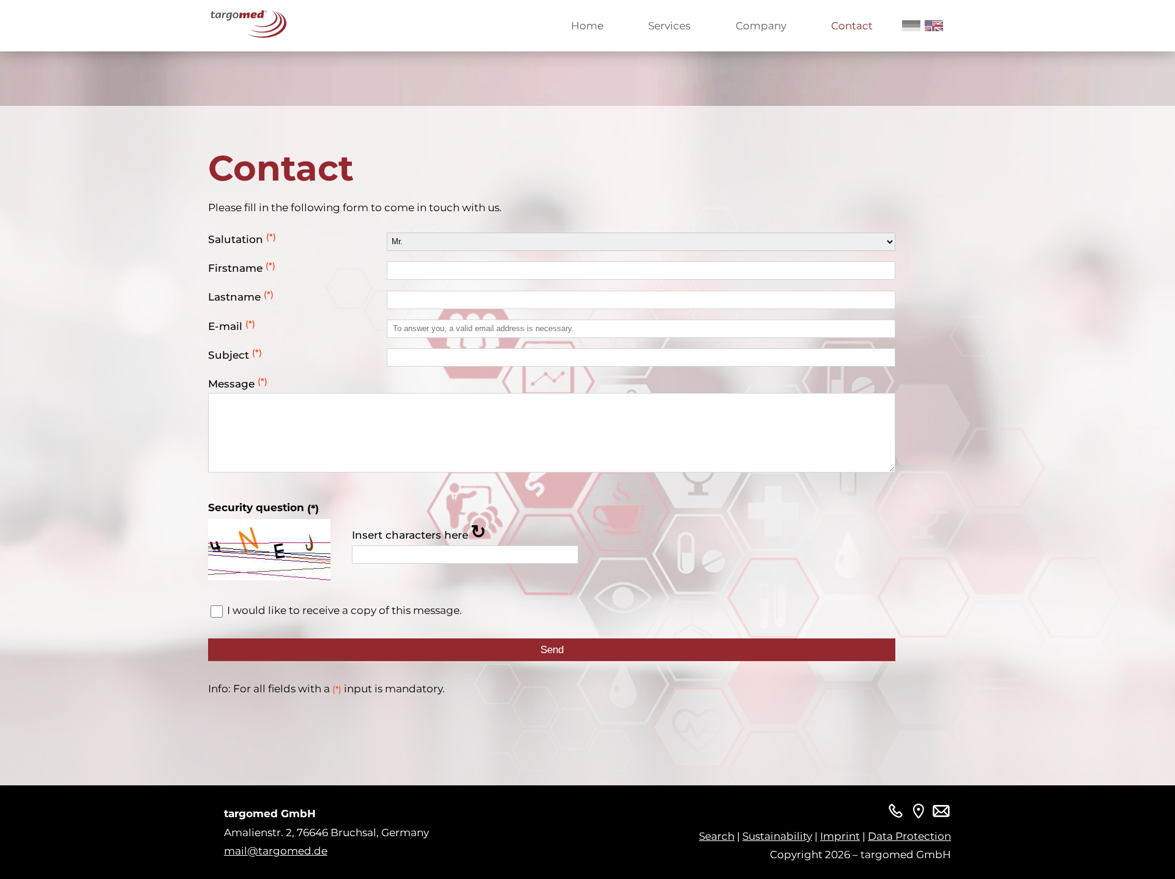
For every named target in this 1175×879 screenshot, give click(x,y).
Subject (235, 354)
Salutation (242, 239)
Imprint (840, 835)
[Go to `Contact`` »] (918, 813)
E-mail (231, 326)
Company (761, 25)
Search (716, 835)
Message (237, 383)
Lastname (241, 296)
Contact (852, 25)
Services (669, 25)
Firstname (241, 267)
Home (587, 25)
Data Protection (909, 835)
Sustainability (777, 835)
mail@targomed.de (275, 850)
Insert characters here (410, 534)
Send (552, 649)
